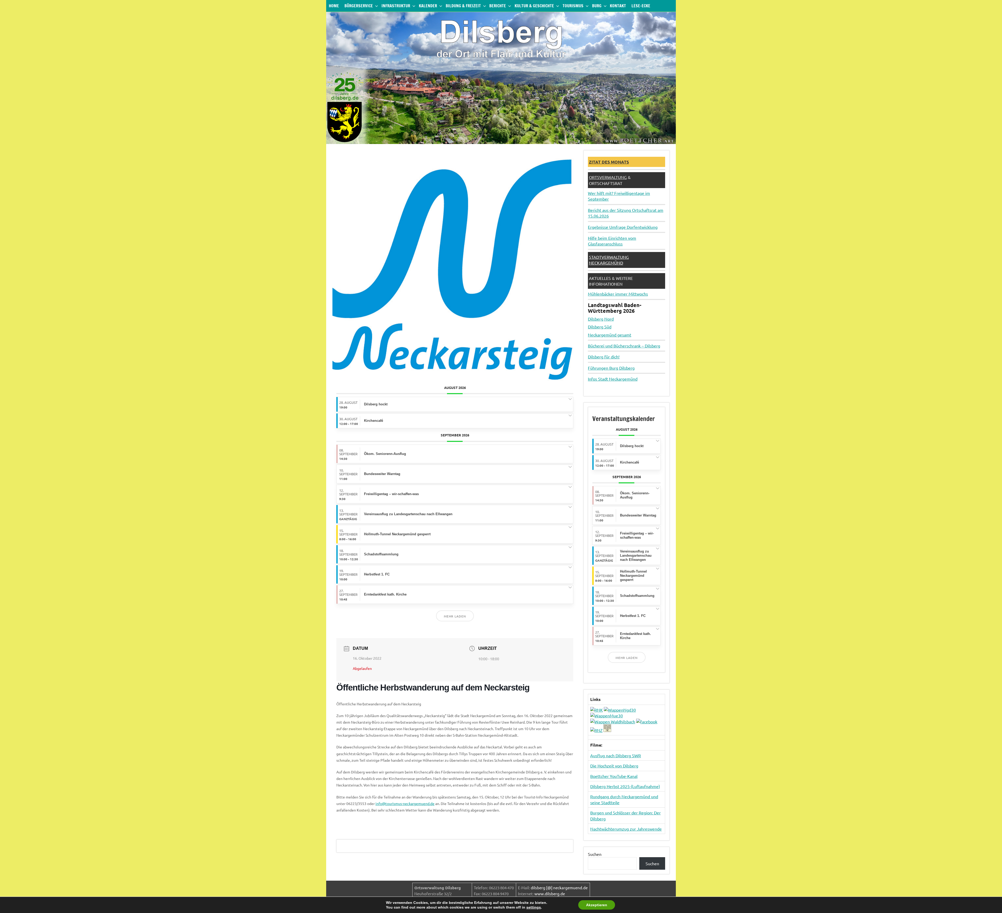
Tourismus (573, 6)
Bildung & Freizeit (463, 6)
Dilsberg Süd (599, 326)
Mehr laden (455, 616)
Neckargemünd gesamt (609, 334)
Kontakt (618, 6)
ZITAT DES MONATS (609, 162)
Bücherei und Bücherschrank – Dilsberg (624, 345)
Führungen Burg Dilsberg (611, 367)
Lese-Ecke (640, 6)
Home (334, 6)
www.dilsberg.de (549, 893)
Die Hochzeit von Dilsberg (614, 765)
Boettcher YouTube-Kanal (613, 776)
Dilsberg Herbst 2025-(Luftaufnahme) (625, 786)
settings (533, 907)
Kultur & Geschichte (534, 6)
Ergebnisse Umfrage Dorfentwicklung (623, 227)
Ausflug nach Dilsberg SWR (615, 755)
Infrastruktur (395, 6)
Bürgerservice (358, 6)
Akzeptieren (596, 905)
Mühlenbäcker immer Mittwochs (618, 293)
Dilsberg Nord (601, 318)
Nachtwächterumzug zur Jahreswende (626, 828)
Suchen (594, 854)
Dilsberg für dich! (603, 356)
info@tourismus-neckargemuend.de (404, 803)
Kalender (428, 6)
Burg (596, 6)
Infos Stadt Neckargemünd (612, 378)
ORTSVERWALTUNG (608, 177)
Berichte (497, 6)
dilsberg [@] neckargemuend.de (559, 887)
